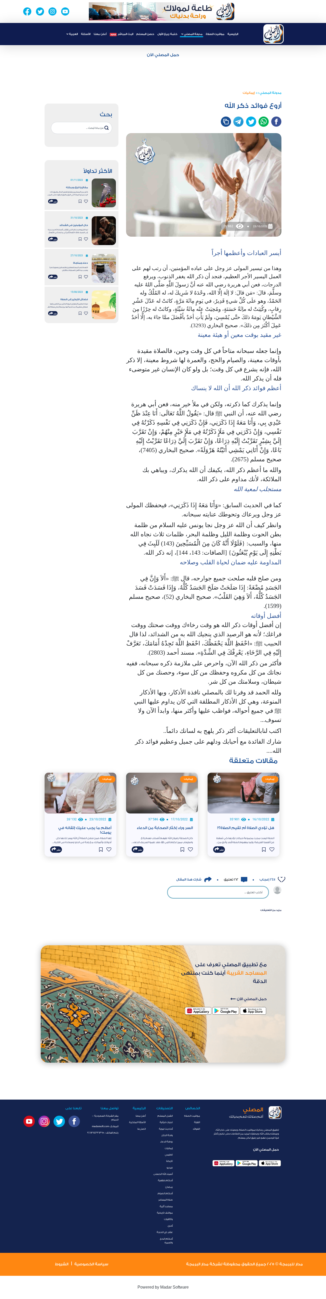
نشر (55, 202)
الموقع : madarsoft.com (105, 1126)
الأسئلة (85, 34)
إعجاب (267, 879)
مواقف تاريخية (165, 1213)
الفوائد (196, 1129)
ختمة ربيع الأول (167, 34)
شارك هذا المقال (188, 879)
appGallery (223, 1163)
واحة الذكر (167, 1135)
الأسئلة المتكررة (137, 1122)
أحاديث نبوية (166, 1129)
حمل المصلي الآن (163, 55)
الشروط (61, 1264)
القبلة (197, 1122)
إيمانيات (249, 93)
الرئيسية (232, 34)
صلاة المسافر (165, 1200)
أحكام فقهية (165, 1180)
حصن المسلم (145, 34)
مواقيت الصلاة (215, 34)
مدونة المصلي (270, 93)
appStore (270, 1163)
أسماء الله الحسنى (163, 1174)
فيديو (170, 1167)
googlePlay (247, 1163)
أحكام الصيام (165, 1193)
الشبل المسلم (165, 1116)
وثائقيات (168, 1219)
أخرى (170, 1226)
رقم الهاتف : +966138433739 (102, 1132)
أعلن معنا (100, 34)
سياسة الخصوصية (91, 1264)
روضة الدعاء (166, 1141)
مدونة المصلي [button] (192, 34)
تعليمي (169, 1154)
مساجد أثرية (166, 1206)
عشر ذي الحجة (165, 1232)
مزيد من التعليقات (270, 910)
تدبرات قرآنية (166, 1122)
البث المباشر (122, 34)
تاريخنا (169, 1161)
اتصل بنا (141, 1129)
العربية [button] (73, 34)
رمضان (169, 1187)
